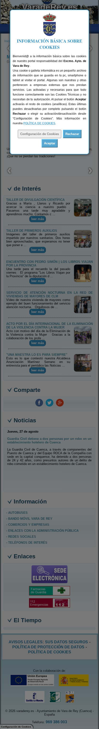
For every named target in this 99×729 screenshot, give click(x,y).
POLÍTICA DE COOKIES (39, 123)
